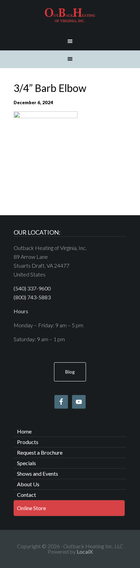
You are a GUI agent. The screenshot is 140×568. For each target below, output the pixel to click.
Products (27, 442)
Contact (26, 494)
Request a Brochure (40, 452)
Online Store (31, 508)
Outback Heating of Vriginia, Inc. (70, 15)
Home (24, 431)
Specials (26, 463)
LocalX (85, 551)
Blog (70, 372)
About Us (28, 484)
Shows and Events (37, 473)
